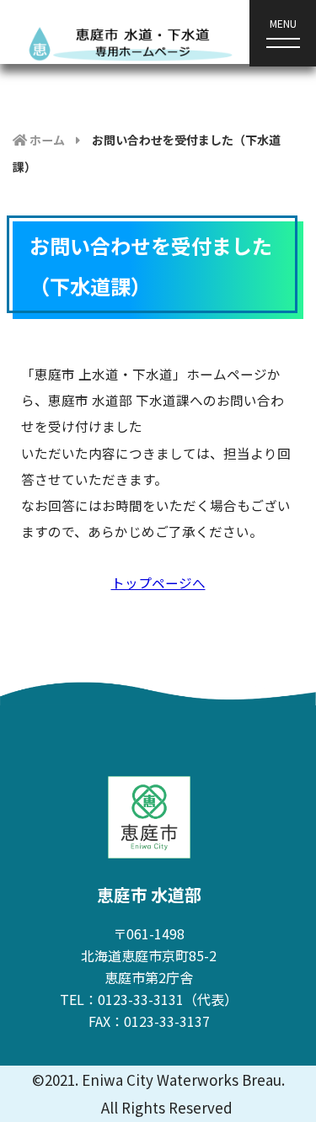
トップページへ (158, 582)
